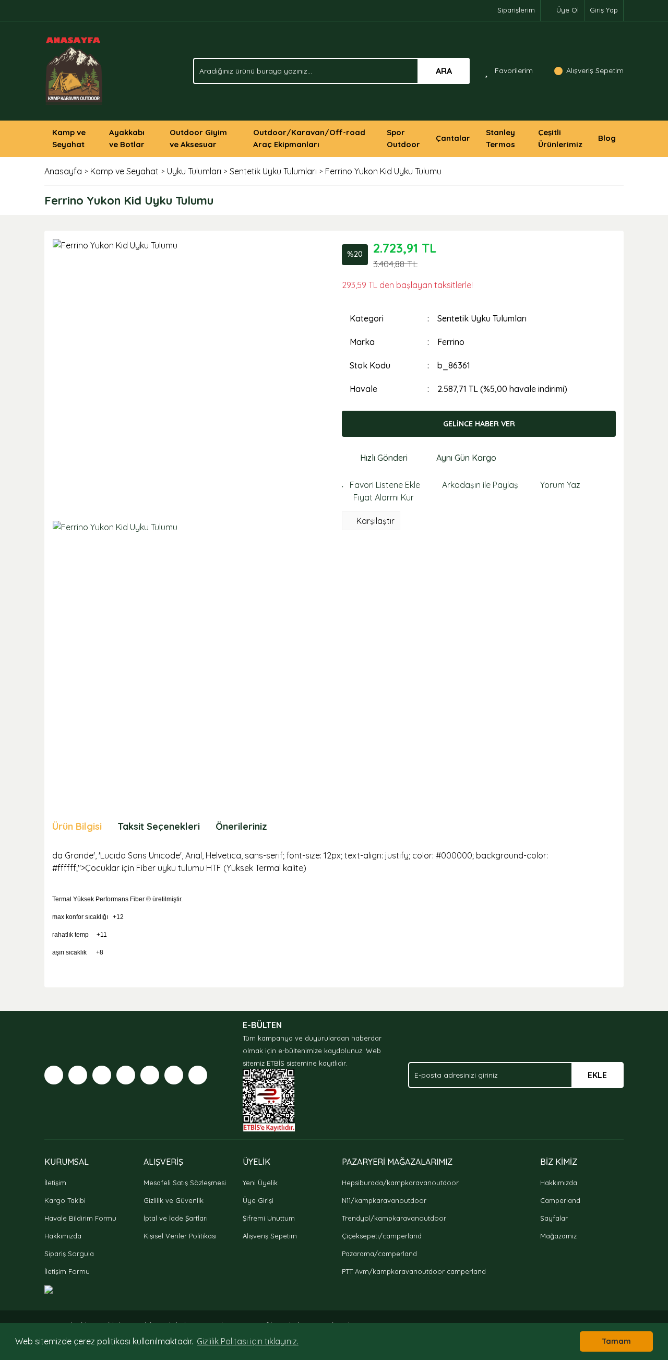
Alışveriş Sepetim (270, 1236)
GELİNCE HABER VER (479, 423)
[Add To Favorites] (381, 485)
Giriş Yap (604, 10)
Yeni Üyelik (260, 1182)
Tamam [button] (616, 1341)
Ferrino (450, 342)
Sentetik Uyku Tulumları (482, 318)
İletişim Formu (67, 1271)
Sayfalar (554, 1218)
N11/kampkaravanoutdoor (384, 1200)
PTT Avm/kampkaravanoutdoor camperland (414, 1271)
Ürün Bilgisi (77, 826)
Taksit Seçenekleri (158, 826)
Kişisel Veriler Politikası (180, 1236)
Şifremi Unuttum (269, 1218)
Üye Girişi (258, 1200)
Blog (607, 138)
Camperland (560, 1200)
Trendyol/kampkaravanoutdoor (394, 1218)
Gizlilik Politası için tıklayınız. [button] (248, 1341)
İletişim (55, 1182)
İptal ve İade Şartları (176, 1218)
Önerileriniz (241, 826)
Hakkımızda (62, 1236)
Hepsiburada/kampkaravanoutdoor (400, 1182)
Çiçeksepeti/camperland (382, 1236)
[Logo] (74, 70)
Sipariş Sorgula (69, 1253)
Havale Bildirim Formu (80, 1218)
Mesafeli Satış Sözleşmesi (185, 1182)
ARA (444, 71)
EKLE (597, 1075)
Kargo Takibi (65, 1200)
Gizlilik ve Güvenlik (174, 1200)
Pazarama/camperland (379, 1253)
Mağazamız (558, 1236)
